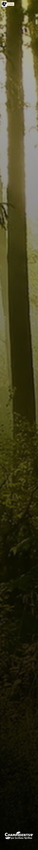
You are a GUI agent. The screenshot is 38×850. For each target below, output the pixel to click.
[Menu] (4, 4)
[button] (10, 4)
